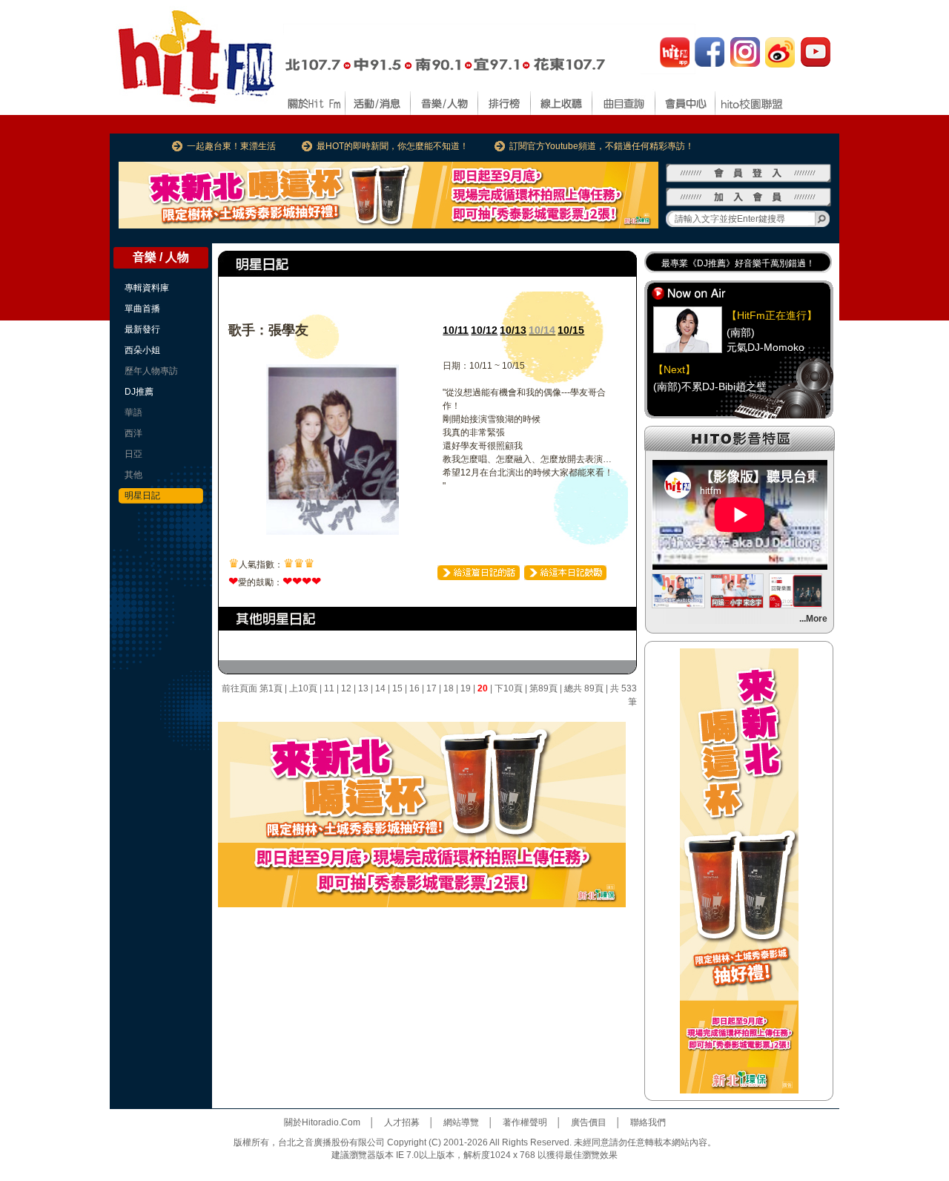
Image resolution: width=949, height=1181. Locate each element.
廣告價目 (588, 1122)
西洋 (133, 433)
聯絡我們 (648, 1122)
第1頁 (270, 688)
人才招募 (402, 1122)
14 (380, 688)
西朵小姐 (142, 350)
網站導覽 (461, 1122)
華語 (133, 412)
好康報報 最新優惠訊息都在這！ (724, 266)
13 (363, 688)
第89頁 (543, 688)
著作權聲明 (525, 1122)
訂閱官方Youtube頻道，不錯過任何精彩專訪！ (601, 146)
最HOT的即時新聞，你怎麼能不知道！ (393, 146)
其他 (133, 475)
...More (813, 618)
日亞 (133, 454)
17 (431, 688)
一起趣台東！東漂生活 (231, 146)
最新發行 (142, 329)
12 (346, 688)
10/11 (456, 330)
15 (397, 688)
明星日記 (142, 495)
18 (448, 688)
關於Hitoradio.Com (322, 1122)
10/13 (513, 330)
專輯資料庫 (147, 288)
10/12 (484, 330)
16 (414, 688)
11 (329, 688)
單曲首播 (142, 308)
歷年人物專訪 (151, 371)
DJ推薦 (139, 391)
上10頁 (303, 688)
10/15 (571, 330)
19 (465, 688)
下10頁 (509, 688)
